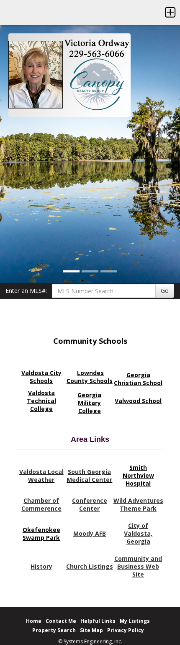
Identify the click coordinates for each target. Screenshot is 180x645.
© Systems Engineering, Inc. (90, 641)
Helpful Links (98, 621)
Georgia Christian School (138, 379)
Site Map (91, 630)
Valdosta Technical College (41, 401)
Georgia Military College (89, 403)
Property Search (54, 630)
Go (165, 291)
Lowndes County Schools (90, 377)
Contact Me (61, 621)
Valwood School (138, 401)
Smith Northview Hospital (138, 475)
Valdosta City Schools (41, 377)
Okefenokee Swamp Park (41, 534)
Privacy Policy (125, 630)
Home (33, 621)
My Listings (135, 621)
